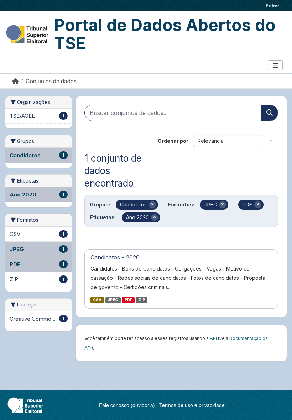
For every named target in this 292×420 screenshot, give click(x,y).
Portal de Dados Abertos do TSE (165, 34)
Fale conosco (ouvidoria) (127, 405)
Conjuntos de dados (51, 81)
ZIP (142, 300)
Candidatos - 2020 (115, 257)
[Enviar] (269, 113)
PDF (128, 300)
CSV (97, 300)
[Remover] (152, 204)
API (213, 338)
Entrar (272, 5)
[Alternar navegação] (275, 65)
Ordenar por (173, 141)
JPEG (113, 300)
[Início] (15, 81)
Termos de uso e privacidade (192, 405)
